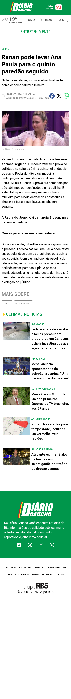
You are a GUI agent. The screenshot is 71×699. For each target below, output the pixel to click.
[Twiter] (30, 545)
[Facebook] (19, 545)
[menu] (4, 7)
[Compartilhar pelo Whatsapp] (66, 96)
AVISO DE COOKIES (52, 574)
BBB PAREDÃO (23, 303)
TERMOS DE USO (56, 567)
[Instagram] (41, 545)
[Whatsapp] (52, 545)
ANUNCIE (10, 567)
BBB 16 (7, 303)
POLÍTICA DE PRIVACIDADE (23, 574)
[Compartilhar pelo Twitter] (59, 95)
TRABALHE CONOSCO (31, 567)
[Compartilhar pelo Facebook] (52, 96)
